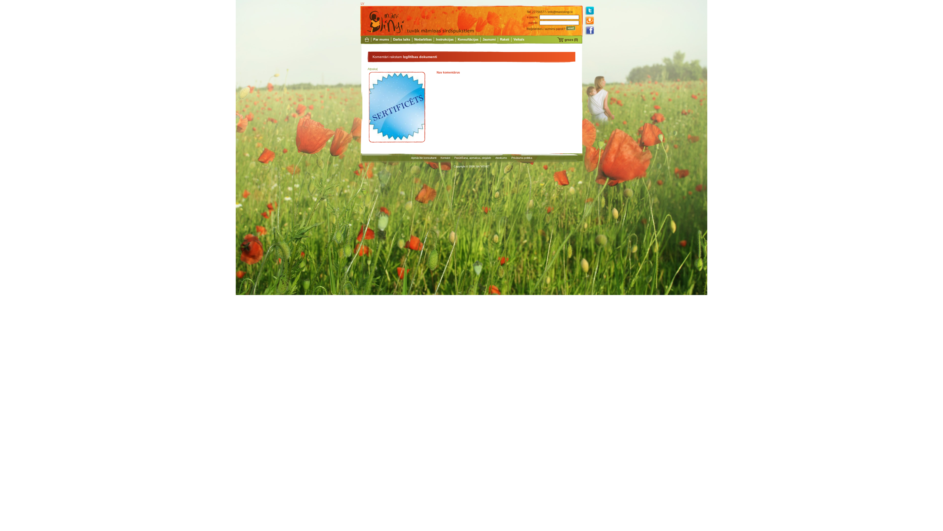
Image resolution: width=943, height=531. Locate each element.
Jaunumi (489, 39)
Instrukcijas (445, 39)
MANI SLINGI (385, 21)
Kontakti (445, 157)
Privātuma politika (521, 157)
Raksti (504, 39)
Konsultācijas (468, 39)
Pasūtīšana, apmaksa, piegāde (472, 157)
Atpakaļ (373, 69)
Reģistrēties (535, 29)
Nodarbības (423, 39)
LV (362, 3)
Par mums (381, 39)
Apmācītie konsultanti (423, 157)
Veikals (518, 39)
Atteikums (501, 157)
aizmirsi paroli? (555, 29)
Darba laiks (401, 39)
